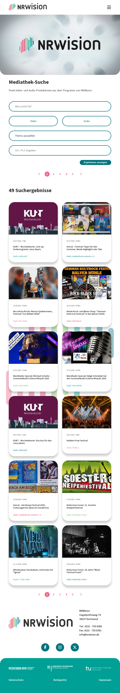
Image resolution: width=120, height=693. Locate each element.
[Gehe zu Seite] (80, 174)
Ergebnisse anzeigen (95, 162)
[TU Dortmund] (98, 668)
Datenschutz (16, 680)
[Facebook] (45, 647)
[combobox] (60, 106)
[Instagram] (60, 647)
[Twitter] (75, 647)
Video (33, 121)
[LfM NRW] (60, 668)
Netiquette (60, 680)
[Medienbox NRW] (21, 668)
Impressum (105, 680)
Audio (87, 121)
